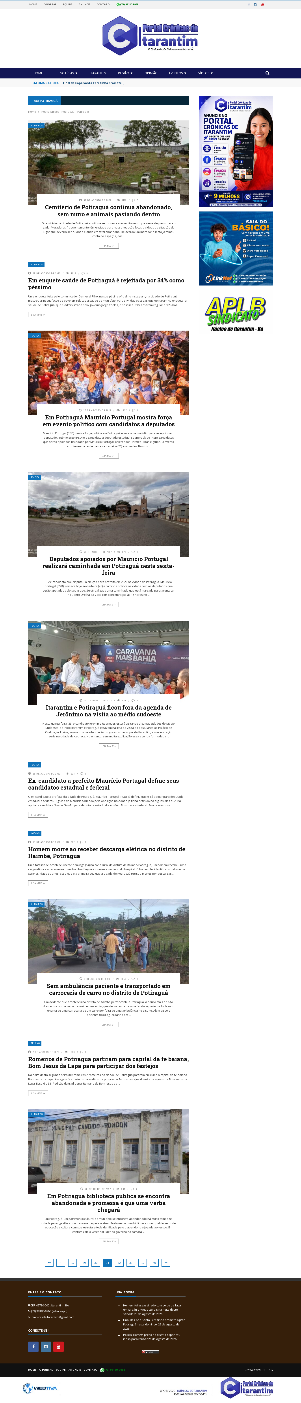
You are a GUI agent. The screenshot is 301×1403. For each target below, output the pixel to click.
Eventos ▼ (178, 73)
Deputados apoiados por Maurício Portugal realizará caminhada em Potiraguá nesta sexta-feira (109, 565)
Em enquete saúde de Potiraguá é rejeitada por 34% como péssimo (106, 283)
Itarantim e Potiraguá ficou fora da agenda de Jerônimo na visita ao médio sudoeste (109, 711)
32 (119, 1263)
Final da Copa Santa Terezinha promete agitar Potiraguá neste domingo (117, 83)
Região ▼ (125, 73)
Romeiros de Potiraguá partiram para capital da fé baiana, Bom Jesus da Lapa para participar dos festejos (108, 1062)
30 (95, 1263)
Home (38, 73)
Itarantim (97, 73)
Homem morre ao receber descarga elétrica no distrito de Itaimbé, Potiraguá (106, 852)
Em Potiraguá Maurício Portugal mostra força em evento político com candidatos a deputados (109, 420)
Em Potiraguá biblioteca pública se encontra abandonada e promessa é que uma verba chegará (108, 1202)
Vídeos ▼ (205, 73)
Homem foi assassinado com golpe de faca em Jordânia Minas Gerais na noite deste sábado (152, 1309)
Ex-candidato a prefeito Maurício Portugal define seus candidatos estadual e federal (103, 784)
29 (84, 1263)
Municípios (37, 125)
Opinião (151, 73)
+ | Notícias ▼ (66, 73)
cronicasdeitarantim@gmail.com (53, 1317)
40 (154, 1263)
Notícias (35, 833)
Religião (35, 1043)
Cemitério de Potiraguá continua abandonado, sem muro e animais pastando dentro (108, 210)
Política (35, 335)
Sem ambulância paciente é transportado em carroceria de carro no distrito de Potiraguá (109, 989)
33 (130, 1263)
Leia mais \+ (109, 245)
